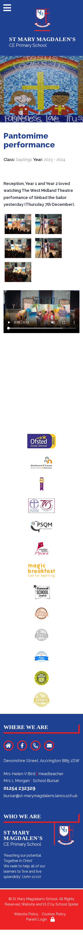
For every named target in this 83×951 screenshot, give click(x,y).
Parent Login (36, 919)
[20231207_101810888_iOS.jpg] (48, 248)
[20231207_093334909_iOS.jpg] (18, 224)
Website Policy (26, 914)
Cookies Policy (54, 914)
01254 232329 (19, 788)
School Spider (67, 904)
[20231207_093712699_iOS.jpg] (18, 272)
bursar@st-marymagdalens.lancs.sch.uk (40, 795)
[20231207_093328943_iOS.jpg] (18, 248)
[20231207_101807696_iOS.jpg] (48, 224)
